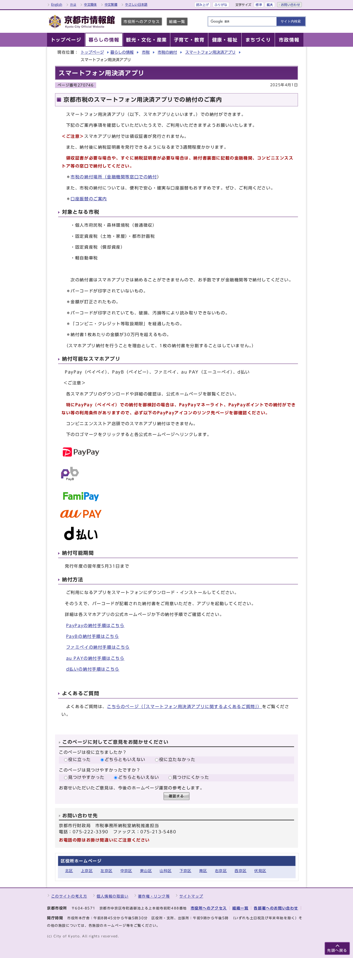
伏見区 (260, 871)
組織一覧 (177, 21)
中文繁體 (111, 4)
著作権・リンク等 (154, 896)
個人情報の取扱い (113, 896)
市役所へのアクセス (142, 21)
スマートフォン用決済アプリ (210, 52)
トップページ (92, 52)
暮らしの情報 (122, 52)
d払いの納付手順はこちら (92, 669)
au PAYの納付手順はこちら (95, 658)
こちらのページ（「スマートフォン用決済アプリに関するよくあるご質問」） (184, 706)
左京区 (106, 871)
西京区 (241, 871)
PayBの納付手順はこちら (92, 636)
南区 (203, 871)
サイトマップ (191, 896)
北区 (69, 871)
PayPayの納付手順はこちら (95, 625)
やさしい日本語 (136, 4)
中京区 (126, 871)
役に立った (79, 759)
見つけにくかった (191, 777)
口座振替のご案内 (89, 199)
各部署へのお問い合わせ (276, 908)
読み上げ (202, 4)
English (56, 4)
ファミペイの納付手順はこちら (98, 647)
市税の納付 (167, 52)
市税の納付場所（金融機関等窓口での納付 (114, 177)
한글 (73, 4)
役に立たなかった (177, 759)
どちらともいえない (125, 759)
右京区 (221, 871)
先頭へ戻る (337, 950)
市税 (146, 52)
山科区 (166, 871)
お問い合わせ (290, 4)
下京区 (185, 871)
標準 (259, 4)
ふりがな (220, 4)
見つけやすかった (86, 777)
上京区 (87, 871)
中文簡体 (90, 4)
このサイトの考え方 (69, 896)
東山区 (146, 871)
